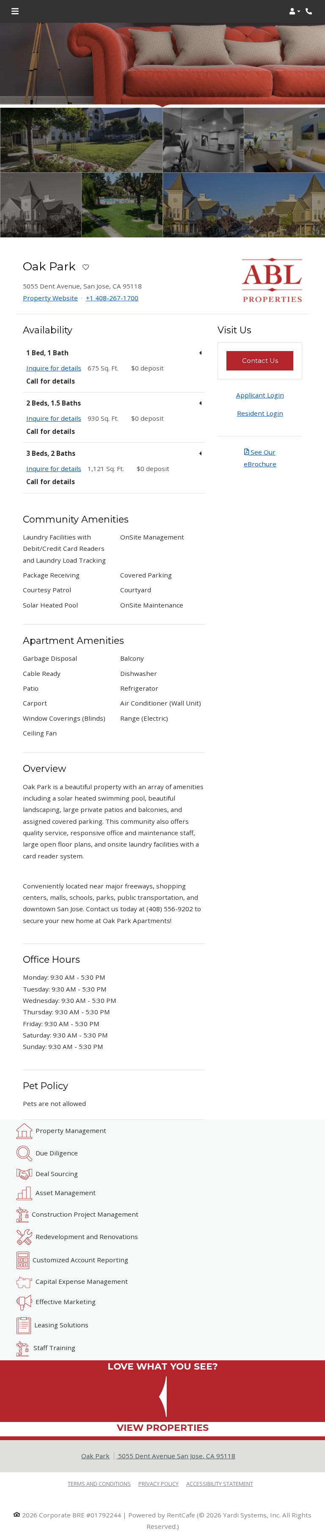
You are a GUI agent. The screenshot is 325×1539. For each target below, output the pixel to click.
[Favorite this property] (86, 267)
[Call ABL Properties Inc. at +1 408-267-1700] (310, 11)
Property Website (50, 298)
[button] (294, 11)
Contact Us (267, 360)
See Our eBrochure (260, 458)
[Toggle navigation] (15, 11)
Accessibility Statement (219, 1483)
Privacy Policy (158, 1483)
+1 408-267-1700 (112, 298)
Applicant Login (260, 395)
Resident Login (260, 413)
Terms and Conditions (99, 1483)
